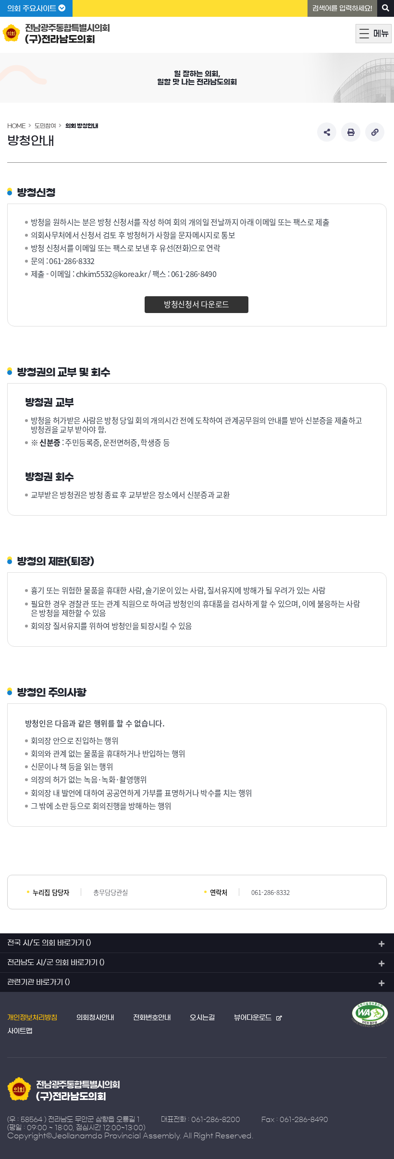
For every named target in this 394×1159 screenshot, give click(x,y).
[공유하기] (326, 132)
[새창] (370, 1015)
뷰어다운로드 (252, 1017)
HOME (16, 126)
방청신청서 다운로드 (196, 304)
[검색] (385, 8)
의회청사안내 (95, 1017)
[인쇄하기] (350, 132)
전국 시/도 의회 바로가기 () (49, 942)
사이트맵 (19, 1031)
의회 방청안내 (81, 126)
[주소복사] (374, 132)
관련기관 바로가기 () (38, 982)
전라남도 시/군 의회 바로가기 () (55, 962)
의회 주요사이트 (32, 8)
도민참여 (45, 126)
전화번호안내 (152, 1017)
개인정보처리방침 (32, 1017)
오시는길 (202, 1017)
